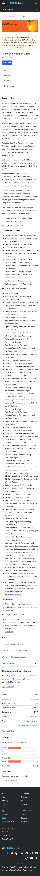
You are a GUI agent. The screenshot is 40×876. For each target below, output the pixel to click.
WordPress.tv (8, 822)
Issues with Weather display (12, 644)
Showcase (25, 793)
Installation (8, 81)
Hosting (5, 801)
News (4, 797)
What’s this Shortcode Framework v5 (16, 657)
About (4, 793)
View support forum (9, 781)
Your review (6, 766)
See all (35, 766)
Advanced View (8, 731)
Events (23, 814)
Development (9, 86)
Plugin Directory (7, 9)
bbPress (6, 835)
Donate (25, 818)
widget (35, 725)
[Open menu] (36, 3)
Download (7, 62)
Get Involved (26, 811)
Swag (24, 822)
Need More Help (8, 663)
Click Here (9, 632)
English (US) (34, 716)
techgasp (22, 725)
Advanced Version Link (13, 595)
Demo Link (9, 610)
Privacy (5, 804)
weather (28, 725)
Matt (5, 832)
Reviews (7, 76)
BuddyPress (7, 839)
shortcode (34, 721)
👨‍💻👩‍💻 (4, 818)
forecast (26, 721)
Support (7, 91)
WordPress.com (9, 828)
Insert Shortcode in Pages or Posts (15, 651)
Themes (24, 797)
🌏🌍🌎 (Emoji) (13, 848)
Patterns (24, 804)
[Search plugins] (24, 16)
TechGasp (8, 57)
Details (6, 70)
